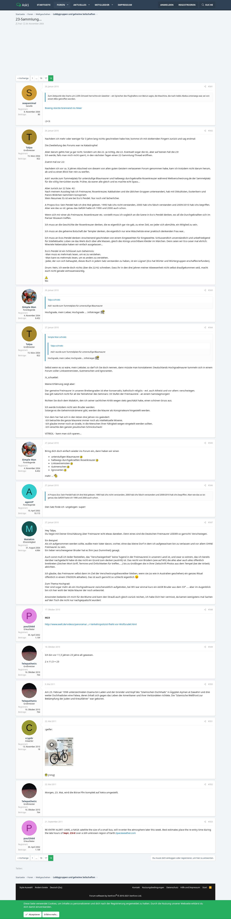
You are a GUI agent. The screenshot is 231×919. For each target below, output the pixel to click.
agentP (29, 501)
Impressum (125, 4)
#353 (210, 821)
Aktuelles (79, 4)
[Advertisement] (115, 51)
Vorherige (23, 78)
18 (51, 78)
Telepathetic (29, 663)
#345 (210, 443)
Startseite (44, 4)
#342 (210, 130)
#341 (210, 86)
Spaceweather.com (126, 833)
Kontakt (136, 887)
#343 (210, 290)
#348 (210, 609)
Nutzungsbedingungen (153, 887)
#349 (210, 647)
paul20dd (29, 626)
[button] (67, 5)
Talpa (29, 147)
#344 (210, 327)
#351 (210, 721)
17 (46, 78)
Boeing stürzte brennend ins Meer (63, 108)
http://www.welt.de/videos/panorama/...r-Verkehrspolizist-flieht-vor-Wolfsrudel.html (91, 624)
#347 (210, 522)
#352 (210, 784)
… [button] (36, 78)
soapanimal (29, 103)
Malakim (29, 539)
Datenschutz (172, 887)
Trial (20, 23)
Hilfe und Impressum (190, 887)
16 (41, 78)
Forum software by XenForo (115, 895)
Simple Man (29, 307)
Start (204, 887)
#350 (210, 684)
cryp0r (29, 738)
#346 (210, 485)
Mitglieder (102, 4)
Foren (61, 4)
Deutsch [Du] (56, 887)
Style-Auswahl (26, 887)
